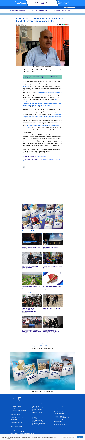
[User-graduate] (71, 424)
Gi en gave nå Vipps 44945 (20, 3)
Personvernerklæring (37, 424)
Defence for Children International (51, 159)
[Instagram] (61, 424)
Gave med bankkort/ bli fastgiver (62, 414)
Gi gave (17, 7)
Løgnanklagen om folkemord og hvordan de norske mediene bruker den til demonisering (31, 332)
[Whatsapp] (65, 424)
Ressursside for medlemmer (38, 423)
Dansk (17, 433)
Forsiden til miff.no (36, 406)
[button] (60, 24)
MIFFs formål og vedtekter (38, 421)
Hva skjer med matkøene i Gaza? (52, 308)
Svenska (12, 433)
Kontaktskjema (17, 406)
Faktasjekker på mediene (37, 412)
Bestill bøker (42, 202)
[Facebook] (55, 424)
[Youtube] (59, 424)
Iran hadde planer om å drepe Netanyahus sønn (30, 267)
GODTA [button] (80, 437)
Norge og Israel (42, 156)
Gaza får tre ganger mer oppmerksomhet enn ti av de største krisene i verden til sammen (52, 332)
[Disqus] (42, 180)
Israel (59, 94)
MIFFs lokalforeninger (37, 420)
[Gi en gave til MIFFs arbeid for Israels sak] (42, 342)
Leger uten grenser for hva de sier (31, 247)
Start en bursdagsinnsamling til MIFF (63, 419)
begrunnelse (26, 86)
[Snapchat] (69, 424)
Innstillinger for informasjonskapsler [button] (69, 437)
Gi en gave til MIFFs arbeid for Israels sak (42, 346)
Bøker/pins (36, 7)
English (32, 433)
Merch (52, 7)
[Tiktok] (63, 424)
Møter (31, 7)
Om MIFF (34, 418)
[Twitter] (57, 424)
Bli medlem (12, 7)
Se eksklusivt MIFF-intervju (50, 247)
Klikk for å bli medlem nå (63, 3)
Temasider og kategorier (37, 409)
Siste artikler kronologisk (38, 407)
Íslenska (27, 433)
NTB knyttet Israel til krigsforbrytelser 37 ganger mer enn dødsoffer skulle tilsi (30, 310)
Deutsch (22, 433)
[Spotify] (67, 424)
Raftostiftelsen (28, 161)
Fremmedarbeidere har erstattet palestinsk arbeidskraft (31, 287)
